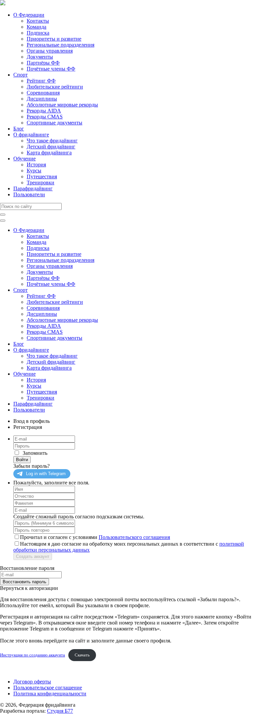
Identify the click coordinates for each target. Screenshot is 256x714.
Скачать (82, 655)
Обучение (24, 158)
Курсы (34, 170)
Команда (36, 27)
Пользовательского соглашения (134, 537)
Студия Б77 (60, 711)
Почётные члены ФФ (51, 69)
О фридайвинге (31, 134)
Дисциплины (42, 98)
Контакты (38, 21)
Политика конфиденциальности (49, 693)
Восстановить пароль (24, 581)
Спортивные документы (54, 122)
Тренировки (40, 182)
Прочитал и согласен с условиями (95, 537)
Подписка (38, 33)
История (36, 164)
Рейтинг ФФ (41, 81)
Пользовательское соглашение (47, 687)
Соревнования (43, 92)
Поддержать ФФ (19, 670)
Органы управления (50, 51)
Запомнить (35, 453)
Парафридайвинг (33, 188)
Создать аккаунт (32, 556)
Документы (40, 57)
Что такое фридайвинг (52, 140)
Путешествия (42, 176)
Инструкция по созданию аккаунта (32, 655)
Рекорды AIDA (44, 110)
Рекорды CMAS (45, 116)
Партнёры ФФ (43, 63)
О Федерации (28, 15)
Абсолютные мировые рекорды (62, 104)
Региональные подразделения (60, 45)
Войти (22, 459)
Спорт (20, 75)
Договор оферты (32, 681)
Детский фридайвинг (51, 146)
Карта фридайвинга (49, 152)
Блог (18, 128)
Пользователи (29, 194)
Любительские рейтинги (55, 86)
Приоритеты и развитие (54, 39)
